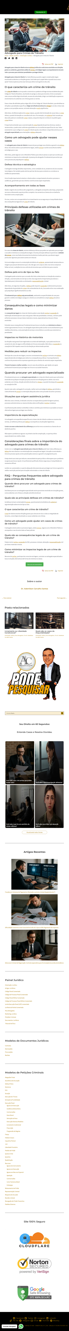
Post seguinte (62, 598)
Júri (6, 1144)
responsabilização (37, 281)
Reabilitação (9, 1160)
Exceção (7, 1093)
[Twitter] (9, 58)
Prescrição (10, 1128)
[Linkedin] (16, 58)
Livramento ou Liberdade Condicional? (16, 632)
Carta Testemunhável (13, 1182)
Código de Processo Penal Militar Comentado (18, 1001)
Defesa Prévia (9, 1084)
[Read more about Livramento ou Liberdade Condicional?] (19, 621)
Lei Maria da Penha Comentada (14, 1007)
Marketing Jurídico (11, 1014)
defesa (32, 67)
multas (47, 313)
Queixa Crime (9, 1154)
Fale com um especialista (34, 564)
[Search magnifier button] (62, 713)
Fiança (7, 1134)
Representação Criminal (12, 1191)
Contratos (8, 1046)
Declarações (8, 1049)
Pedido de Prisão (10, 1150)
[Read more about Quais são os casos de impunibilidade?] (50, 621)
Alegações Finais (10, 1077)
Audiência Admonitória (13, 1109)
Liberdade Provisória (11, 1147)
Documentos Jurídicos (12, 1020)
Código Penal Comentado (12, 991)
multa (39, 108)
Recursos (8, 1163)
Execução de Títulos (11, 1097)
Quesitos (7, 1157)
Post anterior (6, 598)
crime (9, 91)
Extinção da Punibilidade (12, 1100)
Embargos (10, 1185)
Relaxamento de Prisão (12, 1188)
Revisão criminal (10, 1198)
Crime (6, 514)
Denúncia (8, 1087)
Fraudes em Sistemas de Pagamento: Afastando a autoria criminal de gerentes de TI (30, 892)
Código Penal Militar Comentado (14, 998)
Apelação (9, 1175)
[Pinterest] (13, 58)
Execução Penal (9, 1103)
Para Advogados (19, 635)
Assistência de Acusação (12, 1081)
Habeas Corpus (9, 1138)
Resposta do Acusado (11, 1195)
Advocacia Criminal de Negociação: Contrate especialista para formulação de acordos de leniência (34, 963)
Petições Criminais (10, 1017)
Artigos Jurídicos (10, 988)
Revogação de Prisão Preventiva (14, 1201)
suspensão (43, 286)
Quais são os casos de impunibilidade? (45, 632)
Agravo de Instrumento (14, 1166)
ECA (6, 1090)
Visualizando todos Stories (35, 832)
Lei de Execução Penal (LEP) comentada (17, 1004)
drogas (49, 106)
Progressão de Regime (13, 1131)
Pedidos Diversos (10, 1204)
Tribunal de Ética (10, 1023)
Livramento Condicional (14, 1125)
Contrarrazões (11, 1112)
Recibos (7, 1055)
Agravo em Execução (13, 1106)
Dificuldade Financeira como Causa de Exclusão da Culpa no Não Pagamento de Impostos (31, 927)
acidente (49, 115)
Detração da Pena (12, 1118)
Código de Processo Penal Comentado (16, 995)
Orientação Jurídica (9, 635)
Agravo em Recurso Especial (15, 1172)
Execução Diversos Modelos (15, 1122)
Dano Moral (10, 1115)
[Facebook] (5, 58)
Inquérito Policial (10, 1141)
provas (33, 70)
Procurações (9, 1052)
